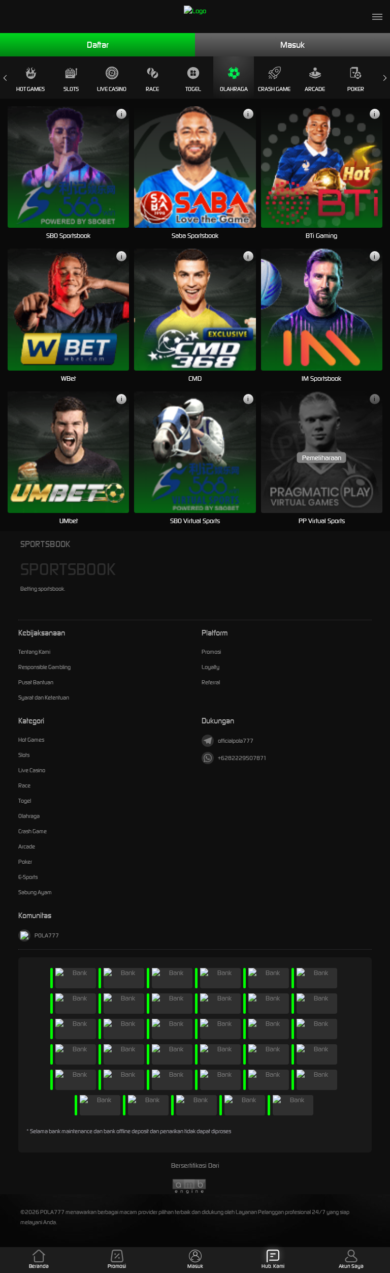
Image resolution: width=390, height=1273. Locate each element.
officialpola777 (235, 740)
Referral (211, 682)
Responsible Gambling (44, 667)
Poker (355, 89)
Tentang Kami (34, 651)
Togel (193, 89)
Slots (71, 89)
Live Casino (111, 89)
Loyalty (210, 667)
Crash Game (274, 89)
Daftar (98, 44)
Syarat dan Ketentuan (43, 697)
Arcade (315, 89)
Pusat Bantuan (35, 682)
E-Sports (28, 877)
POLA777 (47, 935)
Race (152, 89)
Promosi (211, 651)
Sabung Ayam (35, 892)
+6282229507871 (242, 758)
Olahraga (234, 89)
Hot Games (30, 89)
